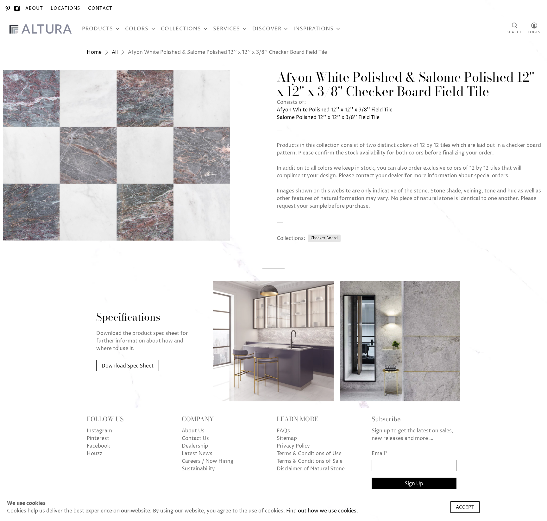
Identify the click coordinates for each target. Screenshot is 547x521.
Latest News (197, 453)
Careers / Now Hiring (208, 461)
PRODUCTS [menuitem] (97, 28)
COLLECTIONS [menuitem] (181, 28)
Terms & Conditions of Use (309, 453)
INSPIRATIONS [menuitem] (313, 28)
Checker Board (324, 238)
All (115, 52)
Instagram (99, 430)
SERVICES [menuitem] (226, 28)
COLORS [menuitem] (136, 28)
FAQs (283, 430)
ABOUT (34, 8)
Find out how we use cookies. (322, 510)
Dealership (195, 446)
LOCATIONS (65, 8)
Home (94, 52)
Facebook (98, 446)
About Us (193, 430)
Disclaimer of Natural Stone (311, 468)
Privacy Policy (293, 446)
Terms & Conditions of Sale (310, 461)
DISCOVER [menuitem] (266, 28)
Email (379, 453)
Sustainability (198, 468)
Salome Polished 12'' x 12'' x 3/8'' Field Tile (328, 117)
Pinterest (98, 438)
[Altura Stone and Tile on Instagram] (17, 8)
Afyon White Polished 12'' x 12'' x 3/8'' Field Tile (335, 109)
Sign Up (414, 483)
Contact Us (195, 438)
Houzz (94, 453)
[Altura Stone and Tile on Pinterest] (8, 8)
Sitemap (287, 438)
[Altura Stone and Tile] (42, 29)
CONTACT (100, 8)
